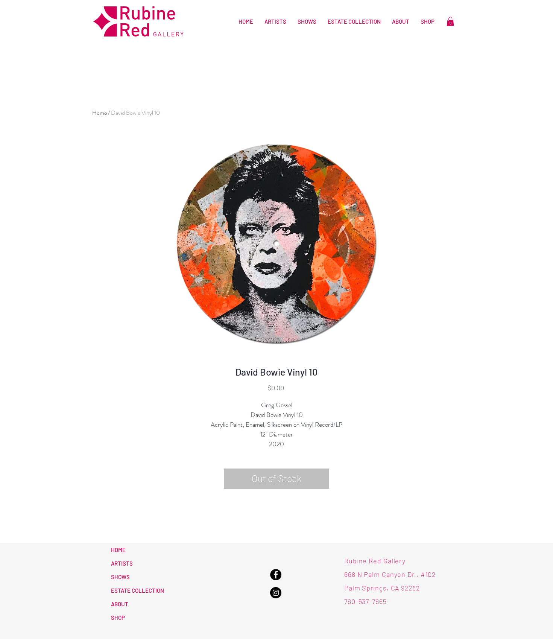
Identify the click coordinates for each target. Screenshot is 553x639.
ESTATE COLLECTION (137, 590)
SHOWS (120, 577)
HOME (118, 549)
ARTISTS (122, 563)
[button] (450, 21)
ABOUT (119, 604)
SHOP (118, 617)
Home (99, 112)
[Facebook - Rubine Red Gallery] (275, 574)
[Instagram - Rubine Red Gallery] (275, 592)
